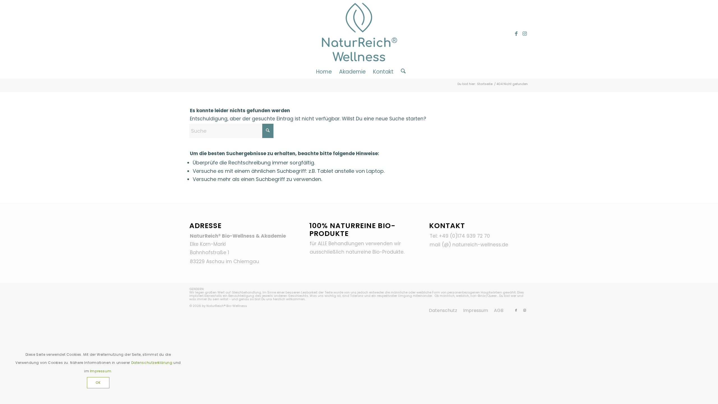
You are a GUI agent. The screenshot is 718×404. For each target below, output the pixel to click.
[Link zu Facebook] (516, 33)
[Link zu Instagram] (524, 33)
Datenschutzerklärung (151, 362)
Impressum (100, 371)
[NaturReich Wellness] (359, 34)
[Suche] (401, 72)
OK (98, 382)
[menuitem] (323, 72)
